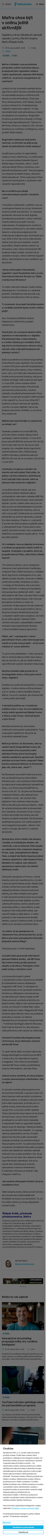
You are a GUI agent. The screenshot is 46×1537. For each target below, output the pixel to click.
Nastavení (7, 1522)
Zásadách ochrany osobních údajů (25, 1508)
